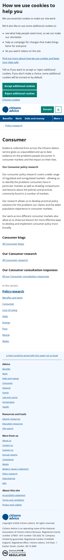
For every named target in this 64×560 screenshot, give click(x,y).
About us (6, 440)
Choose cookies (11, 99)
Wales (5, 341)
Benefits (8, 118)
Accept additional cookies (19, 86)
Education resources (12, 423)
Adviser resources (11, 419)
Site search (7, 428)
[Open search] (58, 109)
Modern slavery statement (15, 469)
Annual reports (9, 454)
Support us (7, 450)
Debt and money (34, 118)
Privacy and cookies (12, 504)
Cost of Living (9, 310)
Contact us (7, 445)
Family (5, 392)
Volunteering (8, 478)
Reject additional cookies (20, 93)
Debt (5, 316)
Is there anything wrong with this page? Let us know (32, 355)
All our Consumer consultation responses (25, 276)
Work (18, 118)
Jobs (4, 483)
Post (4, 328)
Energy (6, 322)
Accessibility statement (13, 495)
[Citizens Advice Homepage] (11, 109)
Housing (6, 387)
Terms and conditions (13, 500)
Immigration (8, 402)
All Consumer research (15, 260)
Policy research (13, 125)
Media (5, 464)
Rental (6, 335)
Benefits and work (12, 297)
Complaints (8, 459)
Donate (47, 109)
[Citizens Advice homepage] (11, 517)
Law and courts (10, 397)
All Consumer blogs (13, 244)
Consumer (8, 304)
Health (5, 406)
